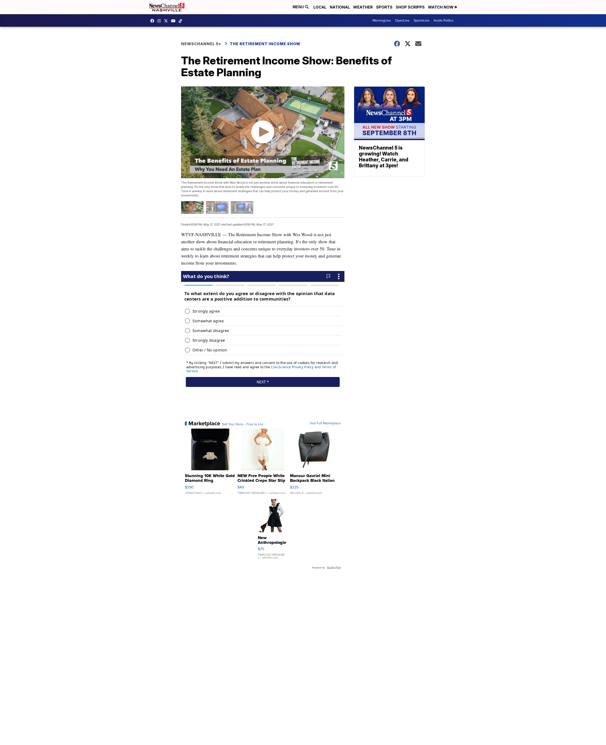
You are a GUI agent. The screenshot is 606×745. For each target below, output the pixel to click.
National (340, 7)
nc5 (167, 21)
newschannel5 (153, 21)
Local (319, 7)
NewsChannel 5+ (201, 43)
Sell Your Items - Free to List (242, 424)
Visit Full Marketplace (325, 423)
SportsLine (421, 20)
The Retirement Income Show (265, 43)
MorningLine (382, 20)
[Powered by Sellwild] (334, 567)
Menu (299, 7)
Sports (384, 7)
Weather (363, 7)
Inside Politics (444, 20)
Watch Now (441, 7)
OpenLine (402, 20)
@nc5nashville (181, 21)
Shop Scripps (410, 7)
